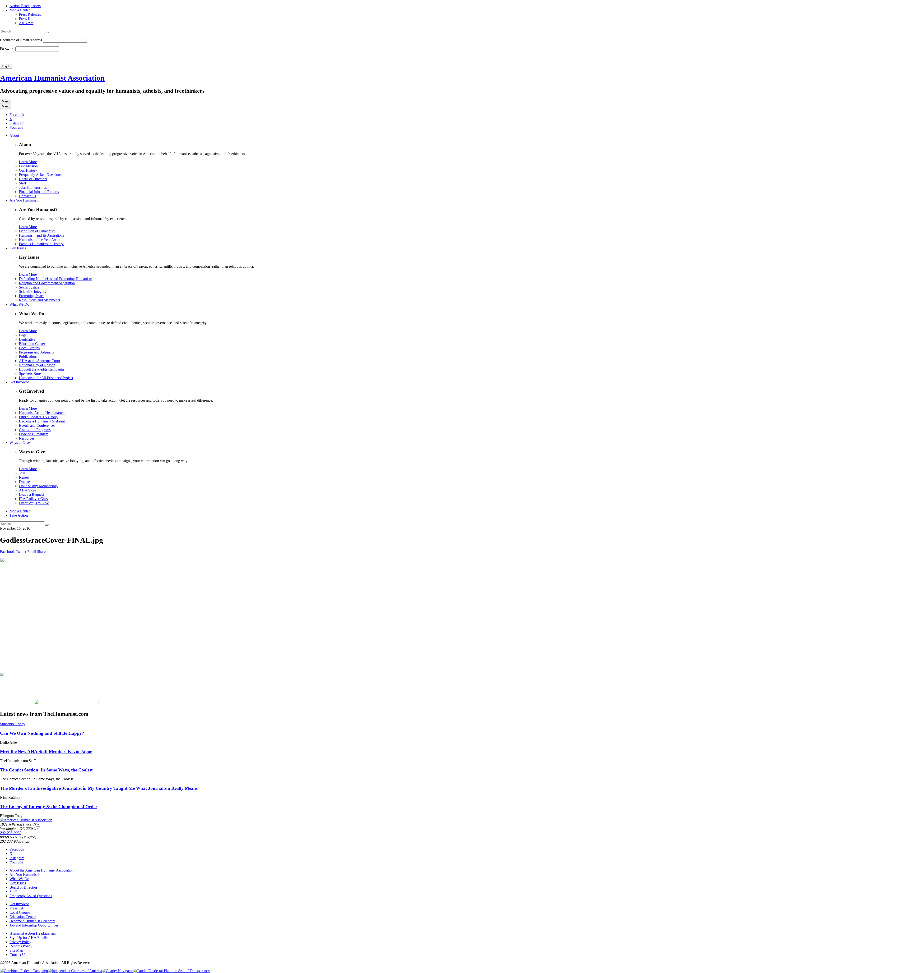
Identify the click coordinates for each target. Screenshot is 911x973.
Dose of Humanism (33, 434)
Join (22, 473)
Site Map (16, 950)
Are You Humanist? (24, 200)
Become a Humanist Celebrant (42, 421)
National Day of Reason (37, 365)
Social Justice (29, 287)
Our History (28, 170)
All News (26, 23)
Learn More (28, 162)
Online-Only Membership (38, 486)
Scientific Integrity (32, 291)
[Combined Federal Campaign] (24, 971)
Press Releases (30, 14)
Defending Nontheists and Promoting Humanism (55, 279)
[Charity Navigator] (117, 971)
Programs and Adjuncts (36, 352)
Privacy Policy (20, 942)
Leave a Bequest (31, 494)
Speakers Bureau (31, 374)
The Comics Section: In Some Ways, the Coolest (46, 769)
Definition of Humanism (37, 231)
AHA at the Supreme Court (39, 361)
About (14, 135)
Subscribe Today (12, 724)
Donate (24, 482)
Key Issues (17, 248)
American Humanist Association (52, 78)
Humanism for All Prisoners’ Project (46, 378)
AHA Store (27, 490)
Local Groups (29, 348)
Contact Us (27, 196)
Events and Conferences (37, 425)
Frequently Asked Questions (40, 175)
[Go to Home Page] (26, 820)
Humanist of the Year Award (40, 240)
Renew (24, 477)
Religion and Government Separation (47, 283)
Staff (22, 183)
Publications (28, 356)
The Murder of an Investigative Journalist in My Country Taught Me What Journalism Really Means (99, 788)
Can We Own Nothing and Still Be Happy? (42, 733)
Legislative (27, 339)
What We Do (19, 304)
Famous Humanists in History (41, 244)
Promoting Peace (31, 296)
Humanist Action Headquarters (42, 413)
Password (7, 49)
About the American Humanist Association (41, 870)
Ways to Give (19, 443)
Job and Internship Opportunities (33, 925)
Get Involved (19, 382)
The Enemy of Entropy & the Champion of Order (48, 806)
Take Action (18, 515)
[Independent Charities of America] (75, 971)
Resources (26, 438)
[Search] (47, 32)
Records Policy (20, 946)
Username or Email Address (21, 40)
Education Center (32, 344)
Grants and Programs (35, 430)
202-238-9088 (10, 833)
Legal (23, 335)
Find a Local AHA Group (38, 417)
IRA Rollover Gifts (33, 499)
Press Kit (26, 19)
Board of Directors (33, 179)
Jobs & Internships (33, 187)
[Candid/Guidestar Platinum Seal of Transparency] (171, 971)
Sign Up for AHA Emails (28, 938)
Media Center (19, 10)
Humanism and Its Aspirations (41, 235)
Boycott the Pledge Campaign (41, 369)
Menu (5, 101)
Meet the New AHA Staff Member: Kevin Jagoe (46, 751)
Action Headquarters (25, 6)
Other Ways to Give (34, 503)
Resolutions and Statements (39, 300)
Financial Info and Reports (39, 192)
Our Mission (28, 166)
